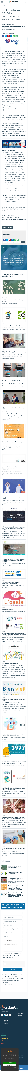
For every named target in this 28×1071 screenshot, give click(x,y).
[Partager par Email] (17, 36)
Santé (2, 1033)
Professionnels (5, 1045)
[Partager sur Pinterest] (8, 36)
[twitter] (5, 1015)
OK (23, 242)
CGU (19, 1011)
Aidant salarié (5, 1040)
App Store (22, 219)
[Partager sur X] (6, 36)
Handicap (3, 1035)
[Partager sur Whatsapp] (14, 36)
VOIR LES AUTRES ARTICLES (16, 899)
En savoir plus (7, 227)
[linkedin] (7, 1015)
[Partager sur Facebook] (4, 240)
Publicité (6, 1023)
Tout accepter (9, 1062)
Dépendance (4, 1038)
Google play (14, 219)
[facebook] (2, 1015)
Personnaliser (9, 1065)
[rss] (10, 1015)
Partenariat (7, 1022)
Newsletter (21, 1017)
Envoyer (12, 969)
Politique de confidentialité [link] (10, 1067)
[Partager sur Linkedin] (11, 36)
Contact (6, 1020)
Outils (2, 1043)
